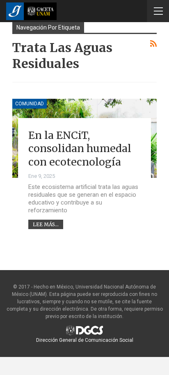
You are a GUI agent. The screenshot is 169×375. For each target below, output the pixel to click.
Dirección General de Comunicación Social (84, 340)
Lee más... (46, 224)
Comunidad (29, 104)
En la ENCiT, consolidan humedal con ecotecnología (79, 148)
